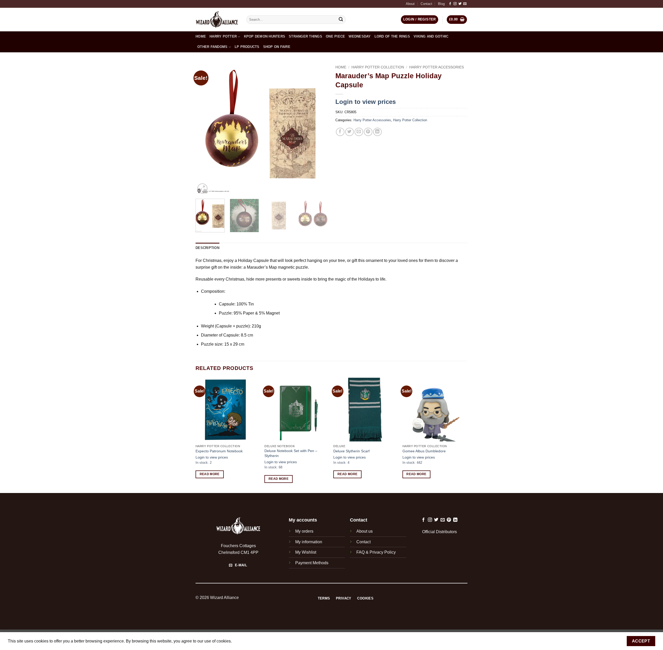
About (410, 4)
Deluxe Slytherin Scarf (351, 451)
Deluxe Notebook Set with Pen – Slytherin (290, 453)
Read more (210, 474)
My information (308, 542)
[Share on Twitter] (349, 132)
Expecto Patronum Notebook (219, 451)
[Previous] (204, 129)
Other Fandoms (212, 47)
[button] (457, 19)
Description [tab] (207, 248)
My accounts (303, 520)
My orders (304, 531)
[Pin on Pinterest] (368, 132)
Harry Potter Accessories (436, 67)
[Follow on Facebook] (450, 4)
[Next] (318, 129)
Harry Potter (223, 36)
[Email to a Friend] (359, 132)
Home (201, 36)
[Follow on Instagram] (455, 4)
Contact (426, 4)
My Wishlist (305, 552)
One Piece (335, 36)
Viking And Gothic (431, 36)
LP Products (247, 47)
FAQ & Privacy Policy (376, 552)
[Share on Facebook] (340, 132)
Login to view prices (365, 101)
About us (364, 531)
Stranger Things (305, 36)
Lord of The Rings (392, 36)
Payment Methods (311, 563)
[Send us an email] (464, 4)
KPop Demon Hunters (264, 36)
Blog (441, 4)
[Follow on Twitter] (460, 4)
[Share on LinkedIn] (377, 132)
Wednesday (360, 36)
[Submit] (341, 19)
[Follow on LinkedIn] (455, 520)
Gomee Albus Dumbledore (424, 451)
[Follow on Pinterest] (449, 520)
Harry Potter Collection (377, 67)
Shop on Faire (276, 47)
